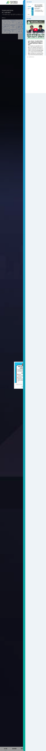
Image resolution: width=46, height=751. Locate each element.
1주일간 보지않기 (19, 384)
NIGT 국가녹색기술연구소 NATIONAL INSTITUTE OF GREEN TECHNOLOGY (12, 2)
